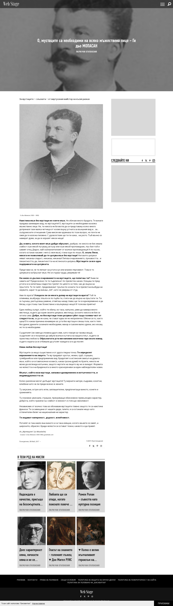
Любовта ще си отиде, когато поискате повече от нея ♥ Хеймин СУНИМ (60, 504)
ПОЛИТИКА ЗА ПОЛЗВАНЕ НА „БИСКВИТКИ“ (86, 582)
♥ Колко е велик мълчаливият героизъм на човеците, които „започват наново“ (90, 560)
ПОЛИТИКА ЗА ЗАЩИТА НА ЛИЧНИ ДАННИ (97, 580)
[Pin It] (97, 446)
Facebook (90, 446)
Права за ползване (49, 580)
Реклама (21, 580)
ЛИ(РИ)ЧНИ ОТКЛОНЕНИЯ (86, 51)
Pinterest (88, 596)
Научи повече (38, 603)
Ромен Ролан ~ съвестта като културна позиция (89, 499)
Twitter (93, 446)
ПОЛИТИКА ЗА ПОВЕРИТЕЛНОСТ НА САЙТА (137, 580)
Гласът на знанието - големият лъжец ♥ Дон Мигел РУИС (60, 555)
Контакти (32, 580)
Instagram (101, 446)
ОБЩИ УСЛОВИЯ (68, 580)
